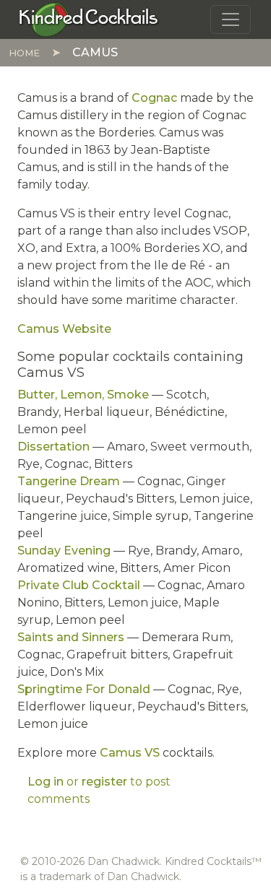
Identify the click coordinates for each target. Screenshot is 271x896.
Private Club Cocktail (78, 585)
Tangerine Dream (68, 481)
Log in (45, 781)
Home (24, 52)
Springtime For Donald (83, 689)
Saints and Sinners (70, 637)
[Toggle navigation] (230, 19)
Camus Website (64, 329)
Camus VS (130, 753)
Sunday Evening (64, 550)
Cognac (154, 98)
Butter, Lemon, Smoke (83, 394)
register (104, 781)
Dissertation (53, 446)
